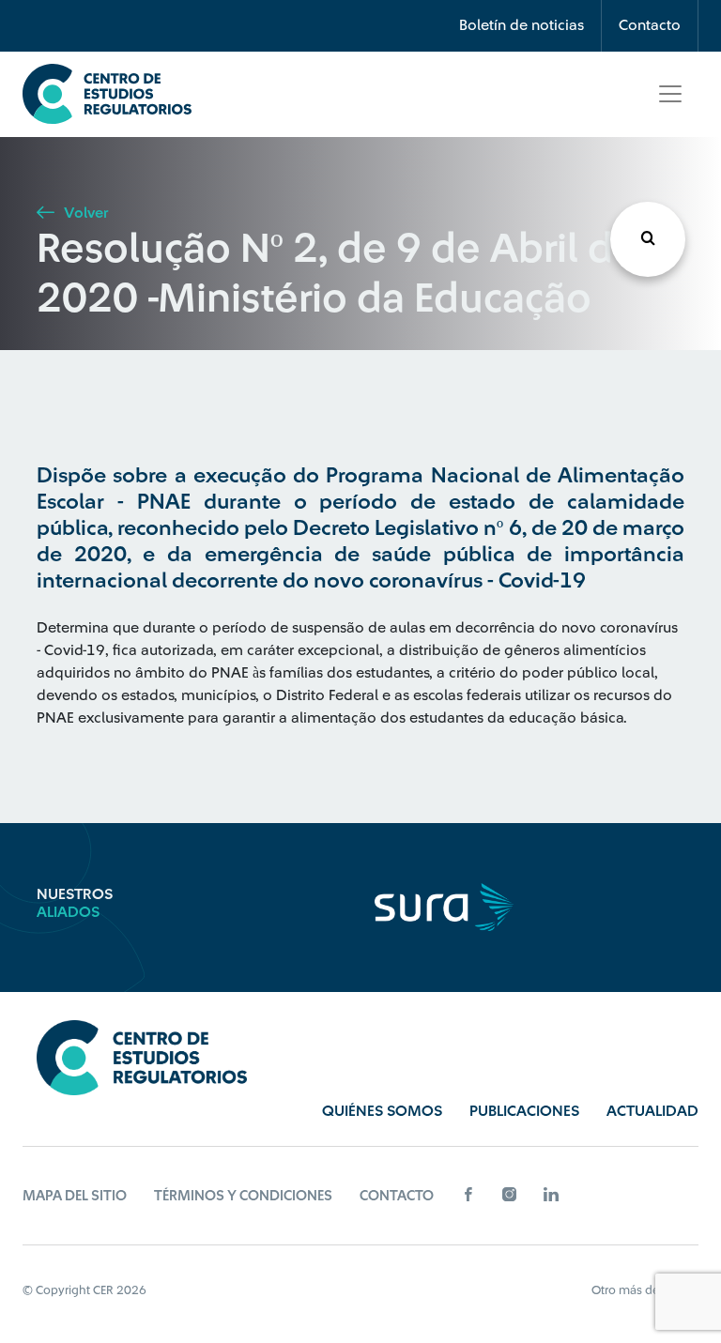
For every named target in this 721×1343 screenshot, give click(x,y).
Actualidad (652, 1111)
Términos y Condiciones (243, 1196)
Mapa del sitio (75, 1196)
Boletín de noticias (521, 25)
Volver (84, 213)
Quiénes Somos (382, 1111)
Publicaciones (524, 1111)
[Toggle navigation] (670, 94)
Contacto (650, 25)
